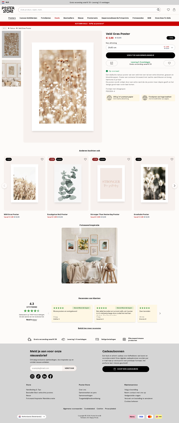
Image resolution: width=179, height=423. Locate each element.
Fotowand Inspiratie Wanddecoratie (40, 398)
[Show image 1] (11, 44)
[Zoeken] (158, 9)
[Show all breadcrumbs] (4, 28)
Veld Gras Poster (24, 28)
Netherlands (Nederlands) (32, 417)
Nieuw (28, 395)
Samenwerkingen (86, 395)
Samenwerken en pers (88, 392)
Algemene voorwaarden (72, 409)
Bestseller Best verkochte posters (39, 392)
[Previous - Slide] (4, 186)
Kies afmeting (111, 43)
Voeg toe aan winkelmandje (140, 55)
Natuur (12, 28)
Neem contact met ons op (135, 392)
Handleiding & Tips (33, 390)
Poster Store (95, 416)
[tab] (168, 10)
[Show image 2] (11, 73)
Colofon (100, 409)
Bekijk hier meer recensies (89, 328)
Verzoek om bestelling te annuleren (138, 398)
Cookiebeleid (89, 409)
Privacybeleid (110, 409)
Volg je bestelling (131, 390)
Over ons (82, 390)
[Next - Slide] (175, 186)
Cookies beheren (131, 401)
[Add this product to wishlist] (169, 63)
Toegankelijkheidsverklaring (89, 398)
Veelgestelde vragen (132, 395)
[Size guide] (112, 63)
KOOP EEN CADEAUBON (127, 369)
